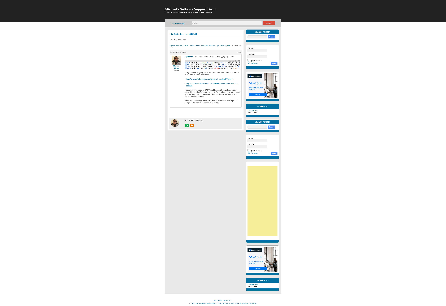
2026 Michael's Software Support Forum (203, 303)
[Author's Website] (187, 125)
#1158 (239, 52)
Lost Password (252, 64)
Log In (274, 64)
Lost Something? (178, 23)
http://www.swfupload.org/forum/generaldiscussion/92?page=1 (209, 79)
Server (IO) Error (225, 46)
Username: (251, 48)
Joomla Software (195, 46)
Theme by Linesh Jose (249, 303)
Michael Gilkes (181, 40)
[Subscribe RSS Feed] (192, 125)
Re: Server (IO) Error (183, 33)
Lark (239, 303)
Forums (186, 46)
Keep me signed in (255, 60)
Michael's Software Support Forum (191, 9)
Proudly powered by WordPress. (227, 303)
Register (250, 62)
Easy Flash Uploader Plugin (210, 46)
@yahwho (189, 57)
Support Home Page (176, 46)
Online (253, 111)
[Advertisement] (264, 202)
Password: (251, 54)
